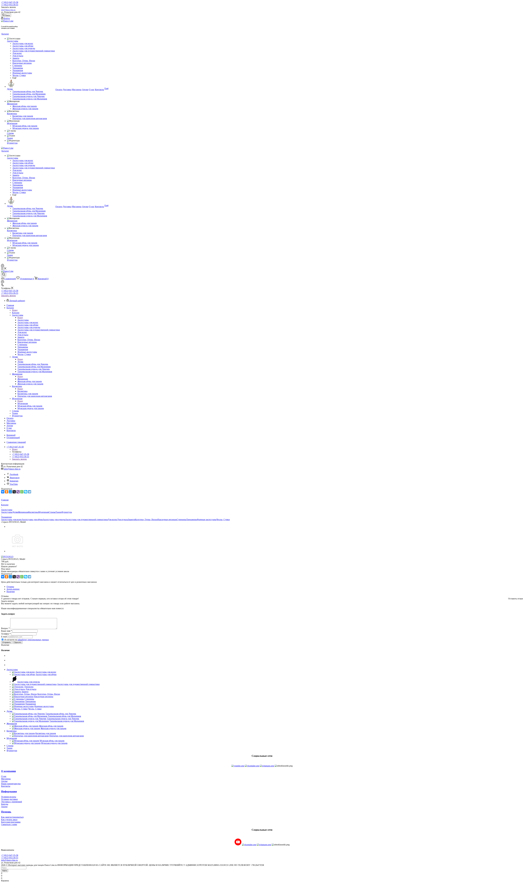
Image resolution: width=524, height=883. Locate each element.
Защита (131, 519)
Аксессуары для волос (11, 519)
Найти (4, 871)
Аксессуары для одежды (54, 519)
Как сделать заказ (9, 819)
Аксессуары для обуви (32, 519)
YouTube (14, 484)
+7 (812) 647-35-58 (9, 2)
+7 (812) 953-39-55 (9, 5)
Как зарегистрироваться (12, 817)
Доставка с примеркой (11, 801)
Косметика (22, 391)
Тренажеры (191, 519)
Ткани (58, 512)
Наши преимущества (11, 783)
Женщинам (22, 379)
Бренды (4, 804)
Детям (20, 362)
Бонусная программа (10, 822)
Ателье (4, 781)
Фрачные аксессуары (206, 519)
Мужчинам (22, 403)
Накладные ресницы (167, 519)
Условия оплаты (8, 797)
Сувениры (181, 519)
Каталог (16, 312)
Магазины (6, 779)
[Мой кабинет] (2, 266)
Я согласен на (26, 639)
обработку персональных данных (33, 639)
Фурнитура (66, 512)
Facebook (14, 474)
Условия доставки (9, 799)
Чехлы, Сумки (223, 519)
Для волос (112, 519)
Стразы (52, 512)
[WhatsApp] (21, 491)
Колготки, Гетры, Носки (146, 519)
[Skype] (25, 491)
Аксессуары (23, 320)
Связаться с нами (9, 824)
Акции (4, 806)
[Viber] (18, 491)
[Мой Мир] (10, 491)
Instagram (14, 481)
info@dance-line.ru (8, 10)
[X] (14, 491)
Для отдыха (122, 519)
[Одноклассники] (6, 491)
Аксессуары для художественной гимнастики (86, 519)
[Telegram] (29, 491)
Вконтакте (15, 477)
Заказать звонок (8, 295)
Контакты (5, 786)
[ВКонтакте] (2, 491)
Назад (14, 310)
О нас (3, 776)
